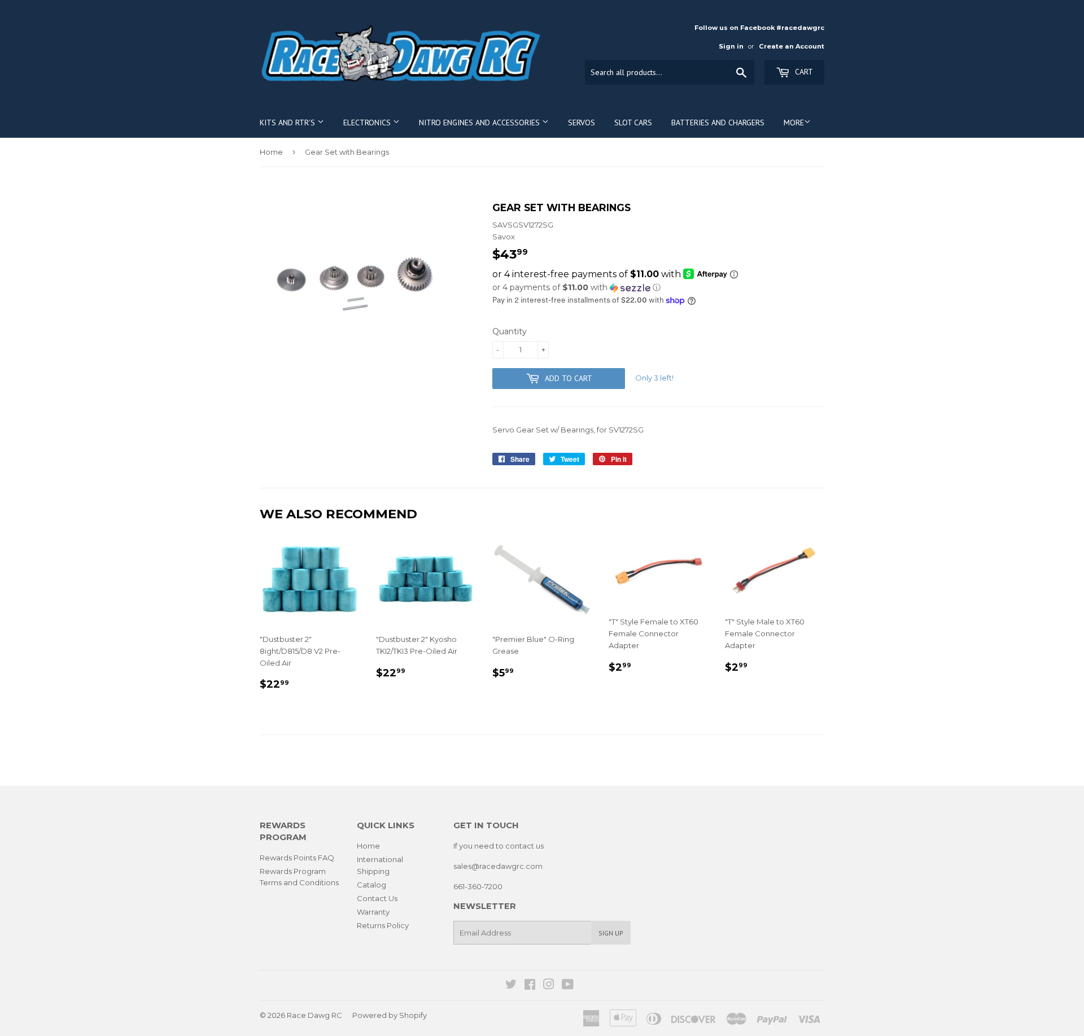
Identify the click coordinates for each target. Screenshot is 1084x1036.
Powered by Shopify (389, 1015)
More (794, 122)
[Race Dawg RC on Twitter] (511, 985)
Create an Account (791, 46)
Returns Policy (383, 925)
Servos (581, 122)
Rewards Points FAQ (297, 857)
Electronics (368, 122)
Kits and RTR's (288, 122)
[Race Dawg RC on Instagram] (548, 985)
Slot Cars (633, 122)
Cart (803, 72)
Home (271, 151)
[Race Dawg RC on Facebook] (530, 985)
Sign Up (610, 933)
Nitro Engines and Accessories (480, 122)
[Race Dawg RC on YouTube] (568, 985)
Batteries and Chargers (717, 122)
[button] (658, 287)
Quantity (509, 331)
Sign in (731, 46)
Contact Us (377, 898)
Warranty (373, 911)
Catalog (371, 884)
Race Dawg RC (314, 1015)
